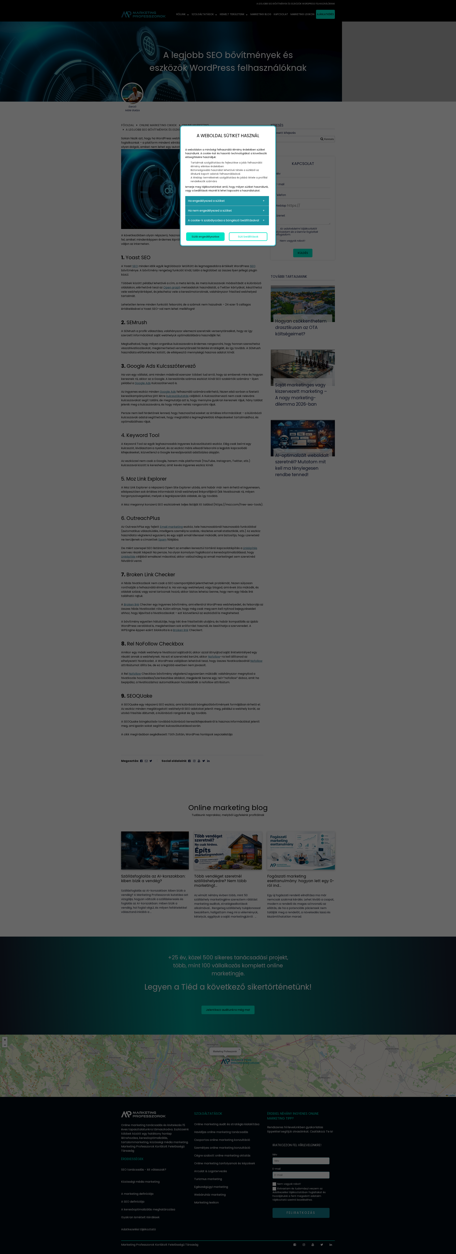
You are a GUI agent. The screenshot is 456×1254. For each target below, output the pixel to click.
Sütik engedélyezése (205, 236)
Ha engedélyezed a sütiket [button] (206, 201)
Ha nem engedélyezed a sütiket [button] (210, 211)
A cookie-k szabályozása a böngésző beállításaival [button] (223, 220)
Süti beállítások (248, 236)
